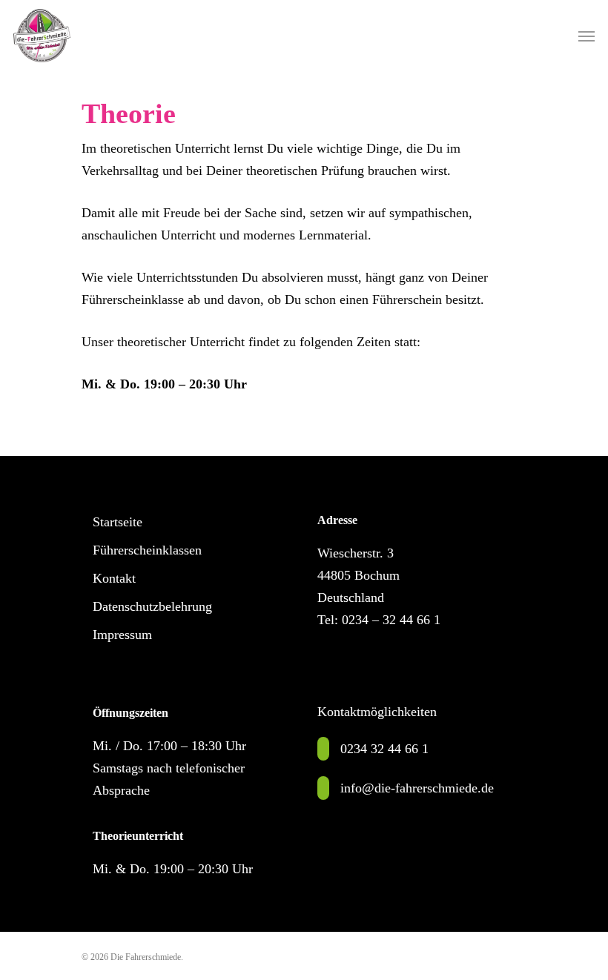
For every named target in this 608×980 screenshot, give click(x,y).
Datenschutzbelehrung (152, 606)
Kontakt (114, 578)
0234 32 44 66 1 (384, 748)
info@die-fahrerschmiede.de (417, 788)
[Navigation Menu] (586, 35)
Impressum (122, 634)
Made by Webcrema (220, 957)
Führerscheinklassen (147, 550)
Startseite (117, 521)
